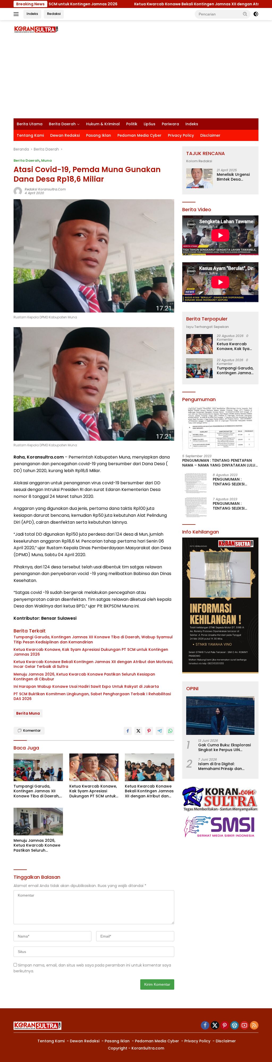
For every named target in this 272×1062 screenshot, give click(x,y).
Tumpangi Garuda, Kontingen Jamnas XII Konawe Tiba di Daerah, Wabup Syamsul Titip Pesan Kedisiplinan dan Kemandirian (93, 639)
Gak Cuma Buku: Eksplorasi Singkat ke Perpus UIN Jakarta (224, 747)
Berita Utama (29, 124)
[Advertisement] (136, 78)
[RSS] (254, 1025)
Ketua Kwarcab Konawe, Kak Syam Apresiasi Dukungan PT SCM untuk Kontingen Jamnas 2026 (91, 652)
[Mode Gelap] (255, 14)
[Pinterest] (224, 1025)
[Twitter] (215, 1025)
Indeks (32, 13)
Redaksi (54, 13)
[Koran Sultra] (36, 29)
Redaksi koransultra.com (45, 189)
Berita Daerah (62, 124)
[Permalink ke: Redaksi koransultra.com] (18, 191)
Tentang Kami (30, 135)
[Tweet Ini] (138, 731)
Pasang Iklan (98, 135)
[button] (245, 14)
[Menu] (17, 14)
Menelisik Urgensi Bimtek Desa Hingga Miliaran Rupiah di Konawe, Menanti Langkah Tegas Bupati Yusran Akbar (234, 177)
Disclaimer (210, 135)
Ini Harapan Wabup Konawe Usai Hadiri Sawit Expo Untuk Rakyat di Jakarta (86, 686)
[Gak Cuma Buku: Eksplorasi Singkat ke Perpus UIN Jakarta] (220, 715)
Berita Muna (28, 713)
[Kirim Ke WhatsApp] (170, 731)
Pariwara (170, 124)
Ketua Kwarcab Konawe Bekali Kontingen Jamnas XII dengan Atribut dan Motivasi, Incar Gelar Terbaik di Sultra (93, 664)
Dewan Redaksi (65, 135)
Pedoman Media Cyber (139, 135)
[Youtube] (244, 1025)
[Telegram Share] (160, 731)
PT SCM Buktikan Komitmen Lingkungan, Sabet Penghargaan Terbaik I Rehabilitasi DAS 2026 (92, 696)
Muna (46, 160)
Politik (131, 124)
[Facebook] (205, 1025)
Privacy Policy (181, 135)
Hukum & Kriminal (103, 124)
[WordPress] (234, 1025)
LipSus (149, 124)
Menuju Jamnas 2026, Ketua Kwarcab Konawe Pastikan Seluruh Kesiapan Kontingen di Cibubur (84, 676)
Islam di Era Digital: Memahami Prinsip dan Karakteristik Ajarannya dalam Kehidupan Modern (223, 766)
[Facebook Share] (128, 731)
